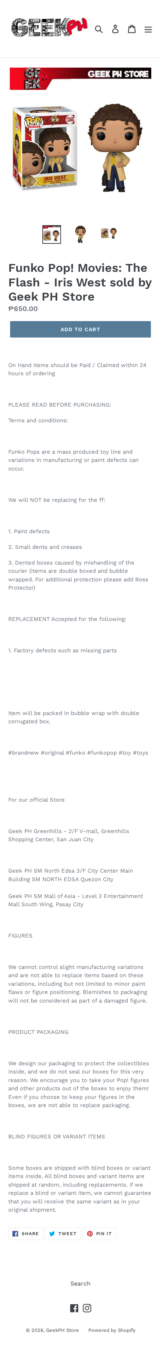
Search (80, 1283)
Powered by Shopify (112, 1330)
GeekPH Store (62, 1330)
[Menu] (148, 29)
